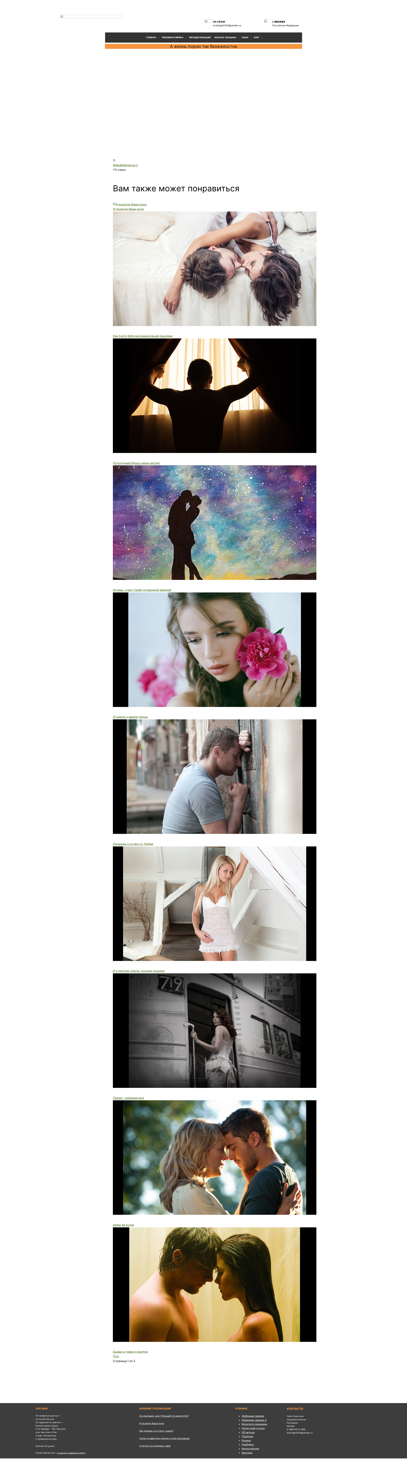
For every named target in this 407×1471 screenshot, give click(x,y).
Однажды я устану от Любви (133, 844)
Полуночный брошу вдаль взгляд (136, 463)
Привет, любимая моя (128, 1098)
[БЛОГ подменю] (262, 37)
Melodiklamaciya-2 (125, 165)
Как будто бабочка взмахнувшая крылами (142, 336)
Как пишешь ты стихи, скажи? (156, 1430)
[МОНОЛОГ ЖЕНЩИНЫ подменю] (239, 37)
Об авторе (248, 1432)
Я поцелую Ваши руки (128, 209)
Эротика (247, 1452)
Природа (247, 1436)
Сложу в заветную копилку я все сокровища (164, 1438)
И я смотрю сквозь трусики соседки (139, 971)
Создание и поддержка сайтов (71, 1453)
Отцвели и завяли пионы (130, 717)
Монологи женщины (254, 1424)
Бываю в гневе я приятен (130, 1351)
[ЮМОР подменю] (251, 37)
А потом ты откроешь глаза (154, 1445)
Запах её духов (123, 1225)
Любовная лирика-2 (254, 1420)
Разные (246, 1440)
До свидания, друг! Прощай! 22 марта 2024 (164, 1416)
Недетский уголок (253, 1428)
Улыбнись (248, 1444)
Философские (250, 1448)
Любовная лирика (253, 1416)
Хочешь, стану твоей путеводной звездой (142, 590)
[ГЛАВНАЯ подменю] (159, 37)
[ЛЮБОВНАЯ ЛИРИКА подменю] (186, 37)
